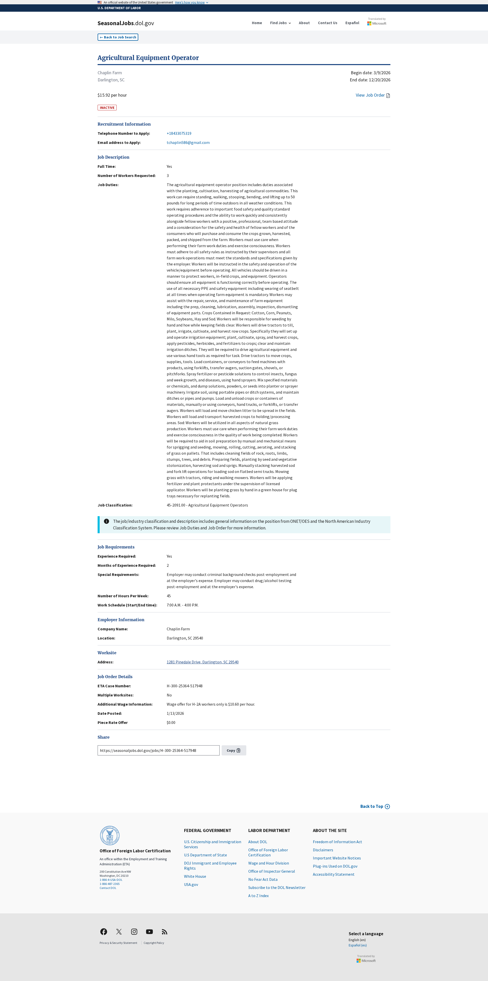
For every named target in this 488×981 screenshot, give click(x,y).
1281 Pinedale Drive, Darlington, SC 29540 (203, 661)
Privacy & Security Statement (118, 943)
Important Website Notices (337, 857)
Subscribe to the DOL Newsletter (277, 887)
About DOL (257, 841)
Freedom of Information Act (337, 841)
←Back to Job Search (118, 37)
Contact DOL (108, 888)
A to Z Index (258, 895)
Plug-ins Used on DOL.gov (335, 866)
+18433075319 (179, 133)
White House (195, 876)
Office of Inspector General (271, 871)
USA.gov (191, 884)
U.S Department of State (205, 854)
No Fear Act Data (263, 879)
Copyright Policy (154, 943)
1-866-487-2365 (109, 884)
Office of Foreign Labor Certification (268, 852)
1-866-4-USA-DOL (111, 880)
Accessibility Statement (334, 874)
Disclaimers (323, 849)
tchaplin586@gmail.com (188, 142)
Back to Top (371, 806)
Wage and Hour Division (268, 863)
